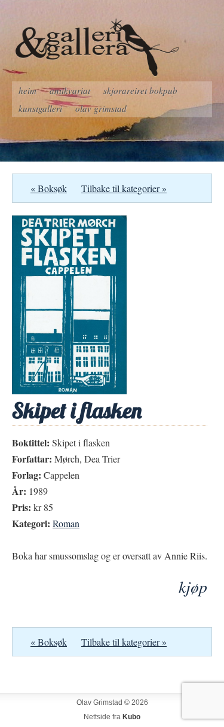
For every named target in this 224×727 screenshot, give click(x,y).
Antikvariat (70, 90)
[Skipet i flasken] (69, 390)
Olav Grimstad (101, 108)
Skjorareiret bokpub (140, 90)
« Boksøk (48, 188)
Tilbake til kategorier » (124, 188)
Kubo (131, 717)
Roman (66, 523)
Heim (27, 90)
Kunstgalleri (40, 108)
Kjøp (193, 587)
